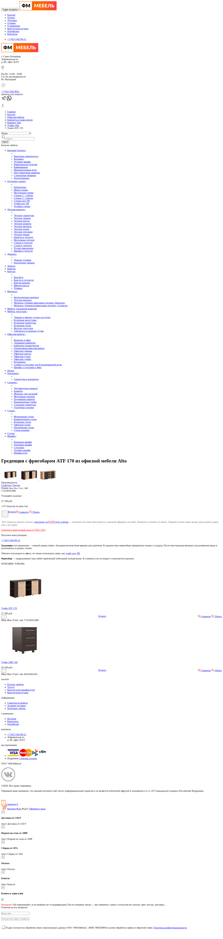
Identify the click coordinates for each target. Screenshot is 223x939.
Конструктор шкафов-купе (21, 690)
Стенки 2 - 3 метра (23, 195)
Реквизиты (13, 721)
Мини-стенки (21, 190)
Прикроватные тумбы (25, 402)
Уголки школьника (23, 248)
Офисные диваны (23, 351)
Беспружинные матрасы (26, 297)
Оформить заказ (37, 809)
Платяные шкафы (23, 444)
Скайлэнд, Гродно (10, 485)
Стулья (10, 433)
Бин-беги (18, 277)
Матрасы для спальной (25, 394)
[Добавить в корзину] (5, 514)
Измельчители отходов (25, 164)
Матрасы (12, 291)
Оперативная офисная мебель (29, 348)
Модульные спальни (24, 396)
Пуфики (18, 288)
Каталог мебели (15, 684)
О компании (13, 26)
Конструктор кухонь (17, 28)
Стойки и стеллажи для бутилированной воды (38, 364)
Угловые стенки (22, 206)
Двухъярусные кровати (26, 388)
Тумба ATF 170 (9, 608)
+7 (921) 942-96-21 (16, 39)
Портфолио (13, 31)
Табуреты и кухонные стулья (29, 331)
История (11, 718)
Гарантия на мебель (17, 703)
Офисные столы (22, 356)
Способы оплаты (28, 758)
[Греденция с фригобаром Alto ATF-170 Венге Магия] (10, 480)
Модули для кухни (23, 328)
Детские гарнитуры (24, 215)
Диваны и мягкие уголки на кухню (32, 317)
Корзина (11, 809)
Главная (11, 111)
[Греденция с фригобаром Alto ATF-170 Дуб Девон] (48, 480)
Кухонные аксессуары (25, 320)
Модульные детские (24, 240)
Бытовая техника (16, 150)
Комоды (11, 268)
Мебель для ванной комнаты (22, 308)
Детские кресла (22, 221)
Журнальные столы (24, 416)
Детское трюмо (21, 234)
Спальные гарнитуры (25, 404)
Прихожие (13, 373)
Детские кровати (22, 223)
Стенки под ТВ (22, 201)
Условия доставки (16, 705)
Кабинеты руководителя (19, 120)
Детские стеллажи (23, 232)
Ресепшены (20, 362)
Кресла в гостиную (24, 280)
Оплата (11, 17)
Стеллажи (19, 447)
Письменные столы (24, 427)
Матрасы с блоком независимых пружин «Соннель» (41, 305)
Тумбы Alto (13, 125)
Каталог (11, 15)
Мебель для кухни (17, 311)
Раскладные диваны (24, 262)
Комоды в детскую (23, 237)
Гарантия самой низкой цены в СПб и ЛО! (23, 530)
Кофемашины (21, 167)
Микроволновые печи (25, 170)
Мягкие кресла (21, 285)
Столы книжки (21, 430)
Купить (12, 512)
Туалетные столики (24, 407)
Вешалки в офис (22, 340)
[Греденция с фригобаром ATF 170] (25, 603)
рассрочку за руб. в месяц (51, 522)
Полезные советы (16, 708)
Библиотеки (20, 187)
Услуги (11, 687)
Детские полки (21, 229)
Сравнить (24, 512)
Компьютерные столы (25, 419)
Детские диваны (22, 218)
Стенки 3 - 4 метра (23, 198)
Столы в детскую (23, 245)
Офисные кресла (22, 353)
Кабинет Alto (14, 122)
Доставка (12, 20)
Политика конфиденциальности (17, 796)
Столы (11, 410)
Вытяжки (19, 159)
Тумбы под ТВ (21, 203)
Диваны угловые (22, 260)
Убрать (36, 512)
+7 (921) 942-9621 (10, 91)
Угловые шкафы (22, 450)
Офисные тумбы (22, 359)
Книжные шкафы (23, 442)
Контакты (12, 34)
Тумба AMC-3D (9, 662)
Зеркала (11, 266)
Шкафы (12, 436)
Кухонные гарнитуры (25, 323)
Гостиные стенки (16, 181)
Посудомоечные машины (27, 172)
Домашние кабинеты (24, 343)
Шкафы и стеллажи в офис (28, 367)
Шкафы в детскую (23, 251)
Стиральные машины (25, 175)
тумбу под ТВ (73, 553)
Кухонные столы (22, 325)
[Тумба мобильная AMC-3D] (25, 657)
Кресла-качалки (22, 283)
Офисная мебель (15, 117)
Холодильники (21, 178)
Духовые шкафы (22, 161)
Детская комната (16, 209)
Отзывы (11, 23)
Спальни (12, 382)
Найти (5, 142)
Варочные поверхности (26, 156)
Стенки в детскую (23, 242)
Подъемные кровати (24, 399)
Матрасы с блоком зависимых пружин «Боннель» (39, 303)
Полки (10, 370)
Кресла (11, 271)
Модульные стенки (24, 192)
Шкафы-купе (20, 453)
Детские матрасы (23, 226)
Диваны (12, 254)
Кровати (18, 391)
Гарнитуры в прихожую (26, 379)
